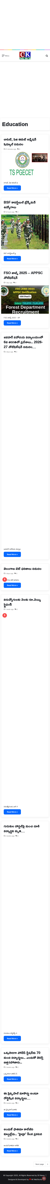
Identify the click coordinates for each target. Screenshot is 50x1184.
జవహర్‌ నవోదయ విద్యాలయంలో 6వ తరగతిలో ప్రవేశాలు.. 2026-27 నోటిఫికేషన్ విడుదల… (23, 342)
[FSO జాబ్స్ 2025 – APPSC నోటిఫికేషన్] (25, 299)
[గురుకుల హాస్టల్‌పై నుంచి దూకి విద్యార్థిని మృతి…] (25, 934)
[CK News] (25, 55)
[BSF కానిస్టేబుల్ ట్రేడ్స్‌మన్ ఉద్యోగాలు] (25, 232)
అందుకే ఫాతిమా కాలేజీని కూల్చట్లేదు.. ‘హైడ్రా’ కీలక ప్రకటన (23, 1131)
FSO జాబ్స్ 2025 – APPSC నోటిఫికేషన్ (23, 275)
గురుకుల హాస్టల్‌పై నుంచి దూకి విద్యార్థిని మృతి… (21, 828)
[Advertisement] (25, 25)
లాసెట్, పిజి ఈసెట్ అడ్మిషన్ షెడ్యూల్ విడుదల (20, 141)
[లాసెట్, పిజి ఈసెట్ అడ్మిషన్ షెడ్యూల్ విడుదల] (25, 165)
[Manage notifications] (44, 1178)
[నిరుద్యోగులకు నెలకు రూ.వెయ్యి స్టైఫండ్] (25, 707)
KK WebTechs (36, 1179)
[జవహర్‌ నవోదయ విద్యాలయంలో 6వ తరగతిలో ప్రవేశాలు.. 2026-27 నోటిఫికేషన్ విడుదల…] (25, 449)
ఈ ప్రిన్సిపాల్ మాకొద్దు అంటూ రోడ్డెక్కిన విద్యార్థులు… (21, 1095)
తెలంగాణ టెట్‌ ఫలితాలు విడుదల (22, 568)
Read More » (12, 188)
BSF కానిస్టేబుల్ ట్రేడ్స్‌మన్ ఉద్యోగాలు (20, 204)
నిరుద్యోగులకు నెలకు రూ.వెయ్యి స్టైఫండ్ (22, 601)
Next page (40, 1164)
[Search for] (47, 56)
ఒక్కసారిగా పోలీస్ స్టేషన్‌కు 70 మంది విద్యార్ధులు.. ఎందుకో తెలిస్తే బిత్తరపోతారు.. (23, 1057)
